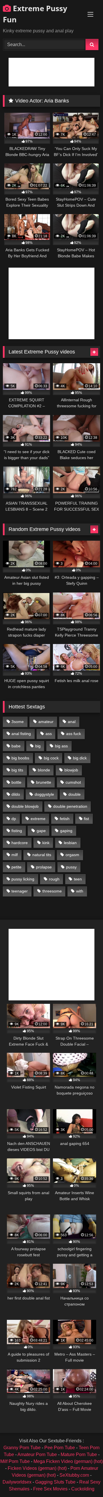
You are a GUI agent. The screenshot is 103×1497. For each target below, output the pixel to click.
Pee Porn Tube (59, 1447)
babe (16, 746)
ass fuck (73, 733)
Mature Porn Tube (79, 1454)
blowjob (71, 770)
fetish (65, 818)
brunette (43, 782)
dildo (15, 794)
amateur (46, 721)
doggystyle (44, 794)
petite (16, 867)
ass (48, 733)
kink (45, 842)
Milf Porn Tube (15, 1461)
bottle (16, 782)
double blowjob (25, 806)
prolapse (44, 867)
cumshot (73, 782)
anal (72, 721)
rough (54, 879)
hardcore (19, 842)
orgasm (72, 854)
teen (78, 879)
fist (86, 818)
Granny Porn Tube (22, 1447)
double (74, 794)
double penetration (70, 806)
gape (41, 830)
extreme (38, 818)
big (38, 746)
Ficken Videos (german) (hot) (37, 1468)
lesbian (70, 842)
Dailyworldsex (17, 1482)
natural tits (41, 854)
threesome (52, 891)
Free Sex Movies (50, 1488)
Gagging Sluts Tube (55, 1482)
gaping (66, 830)
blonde (44, 770)
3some (17, 721)
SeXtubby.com (75, 1475)
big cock (51, 758)
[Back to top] (85, 1480)
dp (13, 818)
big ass (61, 746)
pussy (71, 867)
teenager (19, 891)
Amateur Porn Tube (37, 1454)
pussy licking (22, 879)
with (79, 891)
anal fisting (21, 733)
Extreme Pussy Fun (35, 14)
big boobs (20, 758)
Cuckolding (82, 1488)
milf (14, 854)
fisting (16, 830)
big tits (17, 770)
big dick (80, 758)
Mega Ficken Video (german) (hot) (68, 1461)
